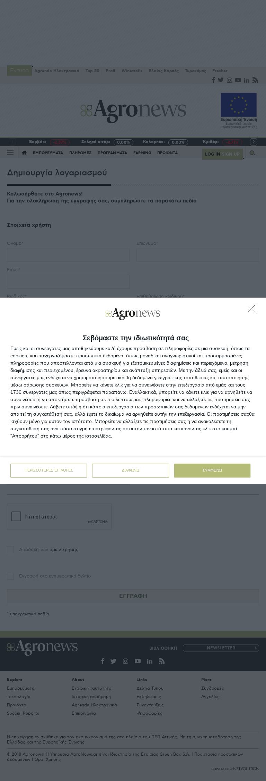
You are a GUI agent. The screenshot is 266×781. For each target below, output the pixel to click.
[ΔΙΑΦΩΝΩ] (253, 310)
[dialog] (133, 391)
